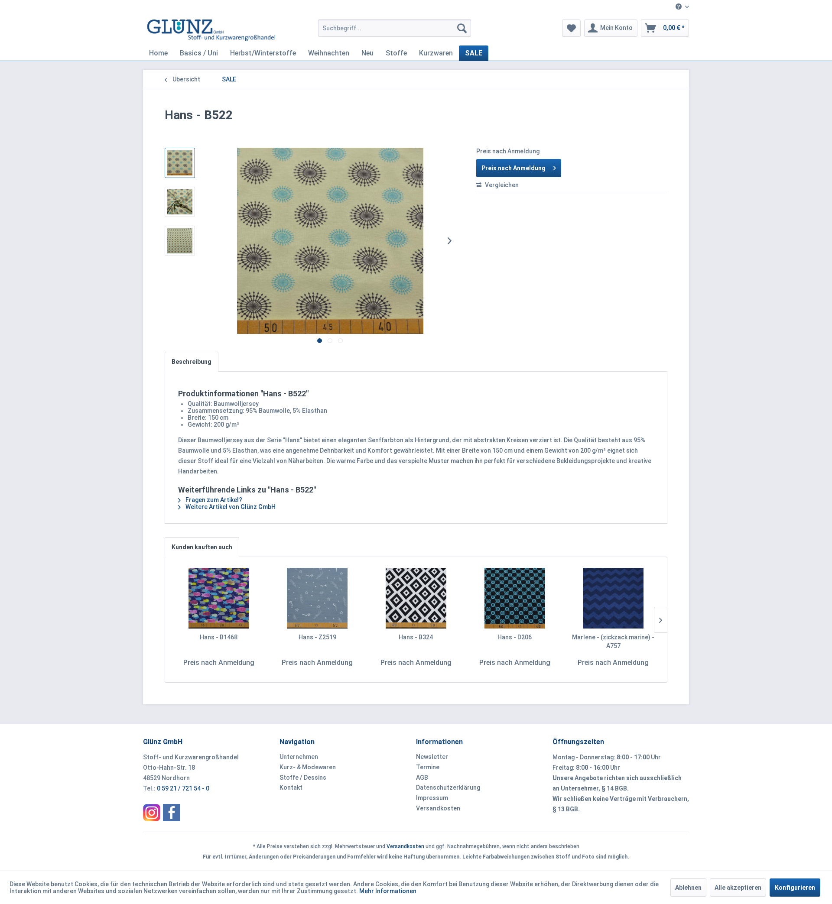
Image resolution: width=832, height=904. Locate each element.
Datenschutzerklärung (448, 787)
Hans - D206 (514, 637)
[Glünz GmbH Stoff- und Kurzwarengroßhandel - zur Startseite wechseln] (211, 30)
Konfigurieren (795, 887)
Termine (427, 767)
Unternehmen (299, 756)
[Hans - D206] (515, 598)
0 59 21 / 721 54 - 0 (183, 788)
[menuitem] (679, 7)
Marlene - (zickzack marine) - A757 (613, 641)
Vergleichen (501, 184)
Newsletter (432, 756)
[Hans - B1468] (219, 598)
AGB (422, 777)
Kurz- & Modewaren (308, 767)
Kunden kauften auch (202, 547)
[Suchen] (462, 28)
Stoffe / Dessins (303, 777)
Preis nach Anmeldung (513, 168)
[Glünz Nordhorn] (151, 812)
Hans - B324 (416, 637)
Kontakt (291, 787)
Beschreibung (191, 361)
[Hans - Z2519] (318, 598)
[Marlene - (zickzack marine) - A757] (613, 598)
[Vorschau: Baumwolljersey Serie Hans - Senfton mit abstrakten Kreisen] (180, 163)
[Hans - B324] (416, 598)
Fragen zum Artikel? (213, 499)
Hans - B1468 (218, 637)
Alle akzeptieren (738, 887)
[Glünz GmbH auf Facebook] (171, 812)
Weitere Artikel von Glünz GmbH (230, 506)
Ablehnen (688, 887)
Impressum (432, 797)
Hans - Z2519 (317, 637)
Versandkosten (438, 808)
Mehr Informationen (387, 891)
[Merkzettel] (571, 28)
